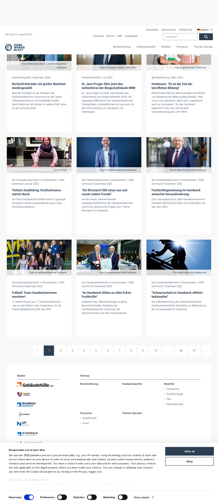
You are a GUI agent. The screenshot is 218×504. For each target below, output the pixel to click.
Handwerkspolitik (145, 46)
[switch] (62, 497)
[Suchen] (206, 36)
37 (194, 350)
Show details (141, 497)
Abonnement (169, 29)
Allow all (189, 451)
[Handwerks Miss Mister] (38, 404)
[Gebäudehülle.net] (38, 384)
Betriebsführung (122, 46)
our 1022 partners (30, 455)
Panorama (182, 46)
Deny (189, 461)
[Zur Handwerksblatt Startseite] (15, 46)
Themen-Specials (203, 46)
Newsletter (152, 29)
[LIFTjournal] (38, 424)
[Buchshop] (38, 434)
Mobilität (166, 46)
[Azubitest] (38, 414)
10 (155, 350)
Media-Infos (185, 29)
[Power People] (38, 394)
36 (181, 350)
